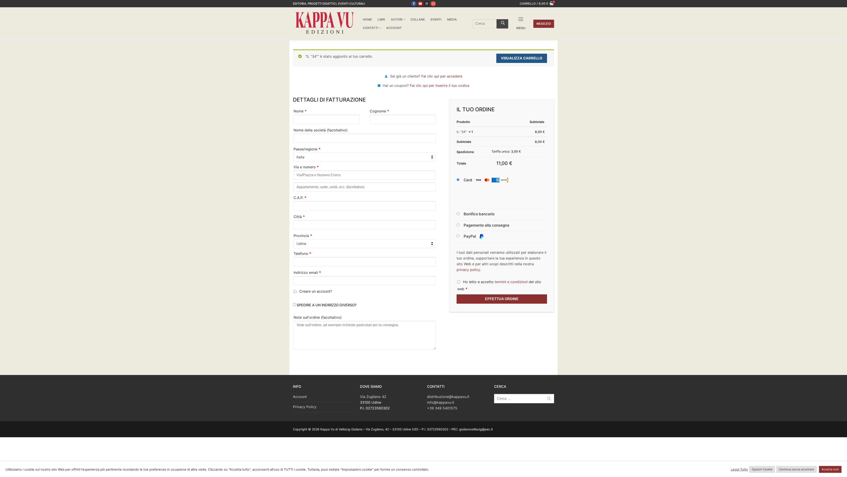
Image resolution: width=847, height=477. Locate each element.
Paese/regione (307, 149)
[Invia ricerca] (502, 23)
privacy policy (468, 269)
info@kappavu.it (440, 402)
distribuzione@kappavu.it (448, 396)
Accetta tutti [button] (830, 469)
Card (468, 180)
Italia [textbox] (300, 157)
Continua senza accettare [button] (796, 469)
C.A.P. (300, 197)
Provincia (303, 235)
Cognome (379, 111)
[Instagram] (426, 3)
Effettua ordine (502, 299)
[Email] (433, 3)
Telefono (302, 253)
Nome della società (321, 130)
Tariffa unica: (506, 151)
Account (300, 396)
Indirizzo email (307, 272)
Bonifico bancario (479, 214)
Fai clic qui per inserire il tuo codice (439, 85)
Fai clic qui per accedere (441, 76)
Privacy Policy (305, 407)
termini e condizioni (511, 282)
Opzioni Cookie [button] (762, 469)
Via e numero (306, 167)
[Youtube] (420, 3)
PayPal (470, 236)
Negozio (543, 23)
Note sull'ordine (318, 317)
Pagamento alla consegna (486, 225)
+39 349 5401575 (442, 408)
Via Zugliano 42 (373, 396)
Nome (300, 111)
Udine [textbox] (301, 243)
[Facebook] (413, 3)
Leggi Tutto (739, 469)
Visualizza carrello (521, 58)
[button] (490, 180)
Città (299, 216)
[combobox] (365, 157)
